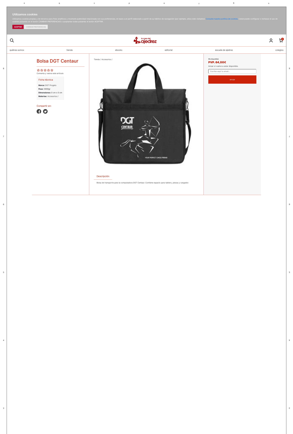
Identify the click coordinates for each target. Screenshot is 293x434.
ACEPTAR (18, 27)
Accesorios (52, 96)
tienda (69, 50)
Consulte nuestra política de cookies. (222, 19)
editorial (168, 50)
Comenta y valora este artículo (50, 73)
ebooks (118, 50)
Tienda (97, 59)
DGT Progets (50, 85)
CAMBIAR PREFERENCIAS (36, 27)
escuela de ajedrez (224, 50)
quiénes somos (17, 50)
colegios (279, 50)
